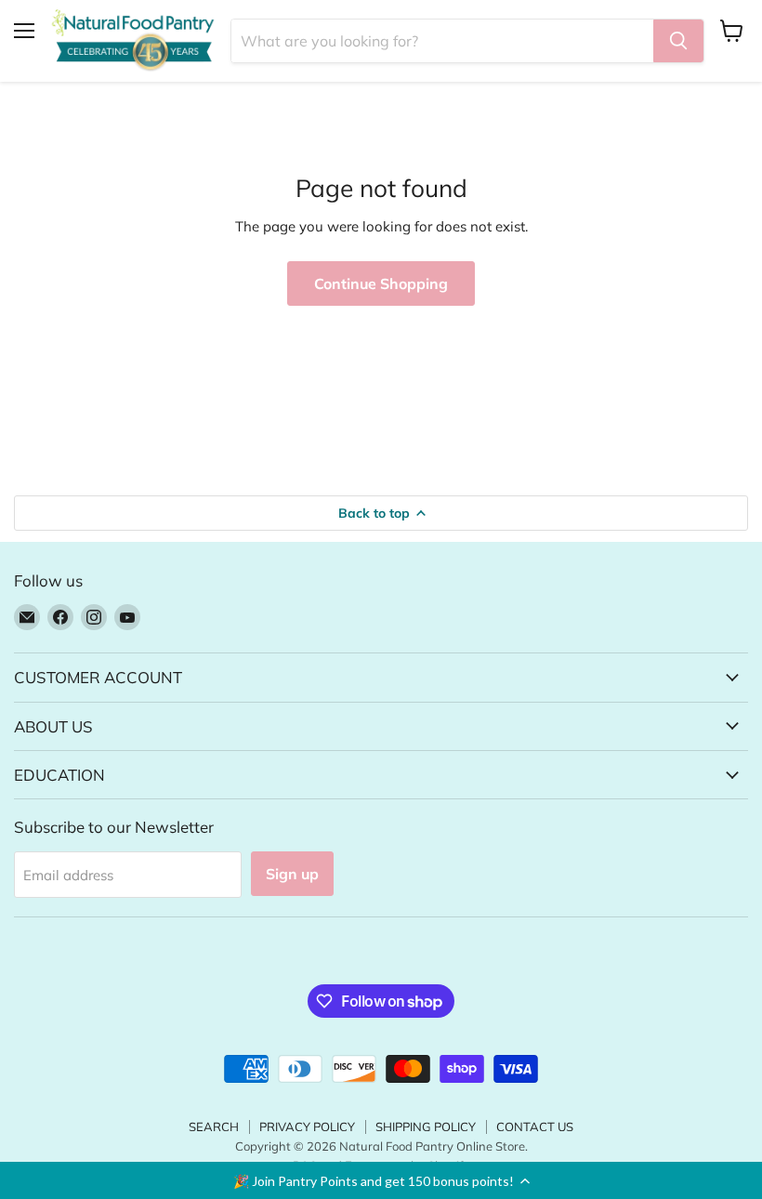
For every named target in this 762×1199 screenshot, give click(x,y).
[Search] (678, 41)
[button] (381, 1180)
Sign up (292, 873)
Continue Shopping (381, 283)
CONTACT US (534, 1126)
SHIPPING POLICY (425, 1126)
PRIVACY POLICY (307, 1126)
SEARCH (214, 1126)
